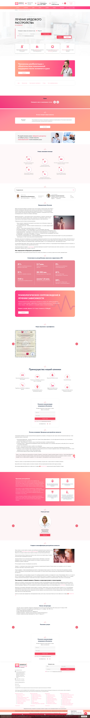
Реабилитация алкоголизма (67, 696)
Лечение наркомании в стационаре (38, 703)
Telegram (40, 30)
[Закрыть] (88, 716)
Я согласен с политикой (43, 421)
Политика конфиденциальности (20, 682)
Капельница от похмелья (21, 701)
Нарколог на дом (35, 697)
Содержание (19, 190)
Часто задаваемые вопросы (53, 83)
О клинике (26, 7)
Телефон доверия (20, 703)
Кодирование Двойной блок (52, 699)
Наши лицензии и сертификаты (34, 83)
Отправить (67, 669)
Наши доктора (24, 83)
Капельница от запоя (21, 694)
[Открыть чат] (65, 3)
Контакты (62, 7)
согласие (74, 715)
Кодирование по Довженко (52, 703)
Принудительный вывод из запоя (23, 697)
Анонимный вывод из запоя (22, 698)
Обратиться (45, 535)
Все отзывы (45, 126)
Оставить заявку (71, 3)
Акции (54, 7)
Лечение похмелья (20, 702)
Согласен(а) (84, 716)
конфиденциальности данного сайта (29, 35)
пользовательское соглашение (25, 716)
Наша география (17, 685)
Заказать (67, 37)
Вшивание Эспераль (50, 701)
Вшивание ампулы (50, 697)
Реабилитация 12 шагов (66, 702)
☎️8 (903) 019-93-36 (43, 466)
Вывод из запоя (20, 696)
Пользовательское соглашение (19, 680)
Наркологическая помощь (36, 698)
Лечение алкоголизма (19, 693)
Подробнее (24, 72)
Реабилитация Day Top (66, 701)
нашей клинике (35, 551)
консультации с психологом (26, 551)
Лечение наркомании (33, 693)
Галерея (47, 7)
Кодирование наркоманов (51, 698)
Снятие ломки (34, 699)
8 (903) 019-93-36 (55, 4)
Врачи (40, 7)
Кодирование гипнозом (51, 696)
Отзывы (44, 83)
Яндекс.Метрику (31, 715)
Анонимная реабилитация (66, 699)
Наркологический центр (36, 694)
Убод (33, 701)
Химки (38, 3)
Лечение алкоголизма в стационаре (23, 699)
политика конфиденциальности (14, 716)
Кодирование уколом (51, 694)
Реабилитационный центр (64, 693)
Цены (33, 7)
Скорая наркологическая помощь (68, 694)
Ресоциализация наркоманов (67, 704)
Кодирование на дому (51, 702)
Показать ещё (17, 705)
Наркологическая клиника (36, 696)
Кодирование (47, 693)
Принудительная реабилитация (67, 703)
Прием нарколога (35, 702)
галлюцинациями (31, 246)
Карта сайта (17, 684)
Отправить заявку (45, 418)
